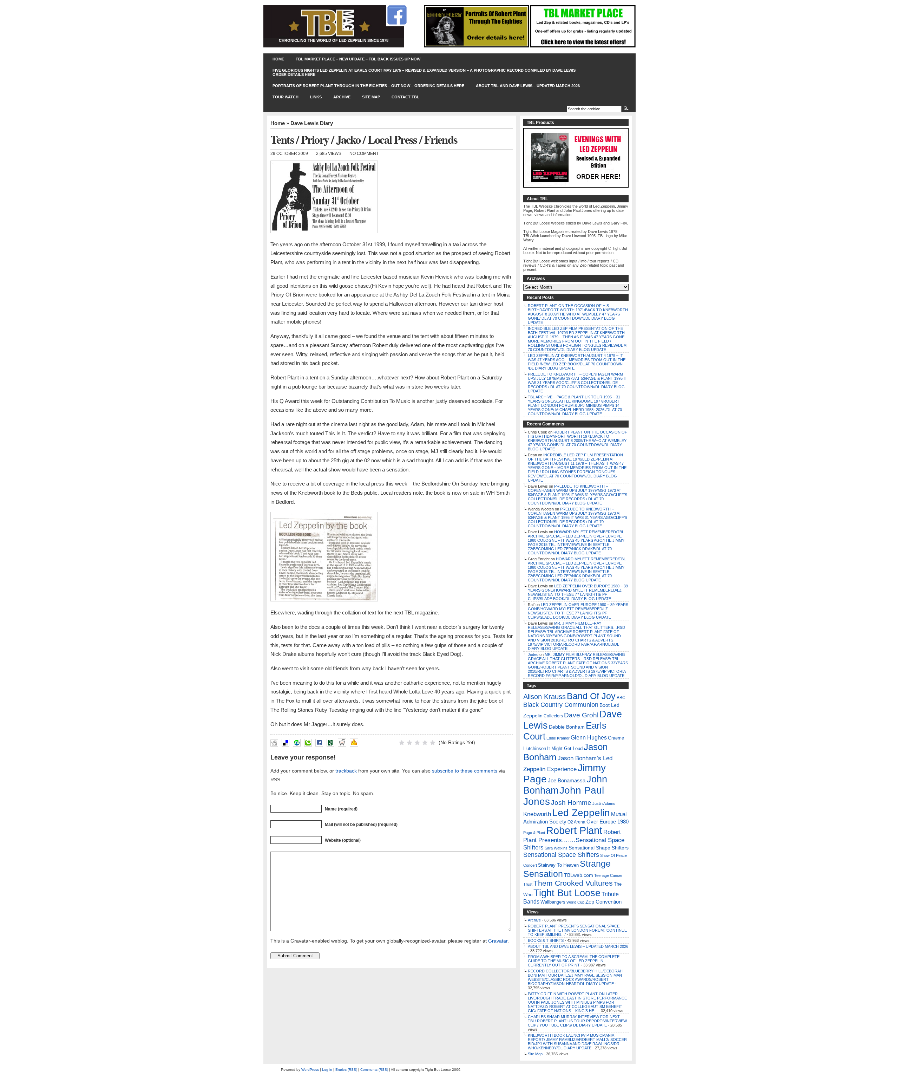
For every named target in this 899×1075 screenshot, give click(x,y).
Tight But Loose (567, 892)
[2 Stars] (409, 742)
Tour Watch (285, 97)
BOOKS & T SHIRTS (546, 940)
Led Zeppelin (581, 812)
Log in (327, 1069)
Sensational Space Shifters (561, 854)
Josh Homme (571, 802)
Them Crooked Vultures (573, 883)
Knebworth (537, 813)
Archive (341, 97)
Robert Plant (574, 830)
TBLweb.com (578, 875)
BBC (621, 697)
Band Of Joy (591, 696)
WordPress (310, 1069)
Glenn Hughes (589, 738)
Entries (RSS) (346, 1069)
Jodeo (533, 654)
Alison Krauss (544, 697)
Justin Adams (603, 803)
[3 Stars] (417, 742)
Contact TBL (405, 97)
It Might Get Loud (565, 748)
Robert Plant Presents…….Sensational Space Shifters (573, 839)
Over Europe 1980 (607, 822)
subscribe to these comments (464, 771)
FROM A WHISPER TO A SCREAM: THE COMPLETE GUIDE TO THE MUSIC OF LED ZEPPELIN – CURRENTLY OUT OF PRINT (573, 961)
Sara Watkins (556, 848)
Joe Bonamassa (566, 780)
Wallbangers (552, 902)
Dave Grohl (581, 715)
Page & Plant (534, 832)
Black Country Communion (560, 704)
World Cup (575, 902)
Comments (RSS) (374, 1069)
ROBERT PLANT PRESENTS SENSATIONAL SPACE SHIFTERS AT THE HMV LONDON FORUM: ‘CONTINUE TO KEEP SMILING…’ (577, 930)
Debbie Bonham (567, 727)
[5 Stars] (432, 742)
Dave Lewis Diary (311, 123)
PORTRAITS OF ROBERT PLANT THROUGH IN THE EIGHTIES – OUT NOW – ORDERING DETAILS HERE (368, 86)
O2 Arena (576, 822)
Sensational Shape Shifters (599, 848)
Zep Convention (603, 902)
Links (316, 97)
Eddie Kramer (558, 738)
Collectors (553, 716)
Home (278, 59)
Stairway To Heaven (558, 865)
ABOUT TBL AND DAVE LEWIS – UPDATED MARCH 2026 (528, 86)
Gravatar (497, 941)
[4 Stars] (424, 742)
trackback (346, 771)
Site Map (371, 97)
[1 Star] (401, 742)
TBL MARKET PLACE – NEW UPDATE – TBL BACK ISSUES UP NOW (358, 59)
